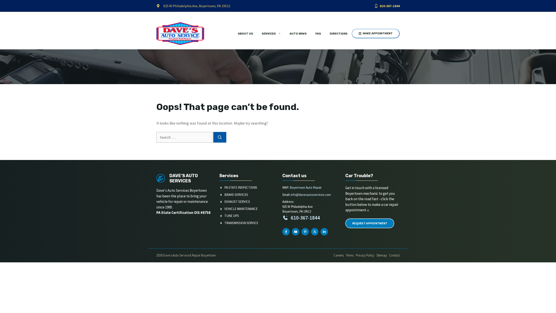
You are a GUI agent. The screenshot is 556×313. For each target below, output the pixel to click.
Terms (350, 255)
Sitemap (381, 255)
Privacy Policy (365, 255)
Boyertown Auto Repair (306, 187)
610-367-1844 (390, 6)
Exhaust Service (237, 202)
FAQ (318, 33)
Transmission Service (241, 223)
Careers (339, 255)
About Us (245, 33)
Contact (394, 255)
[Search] (219, 137)
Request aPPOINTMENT (369, 223)
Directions (339, 33)
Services (269, 33)
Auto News (298, 33)
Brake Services (236, 195)
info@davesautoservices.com (311, 195)
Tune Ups (231, 216)
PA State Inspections (240, 187)
